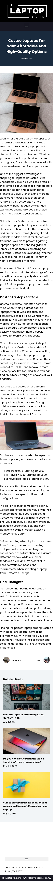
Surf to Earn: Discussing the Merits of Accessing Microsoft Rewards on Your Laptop (25, 806)
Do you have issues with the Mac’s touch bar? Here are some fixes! (23, 760)
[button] (26, 25)
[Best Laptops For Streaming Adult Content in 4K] (26, 697)
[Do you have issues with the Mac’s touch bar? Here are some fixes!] (26, 741)
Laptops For (26, 58)
